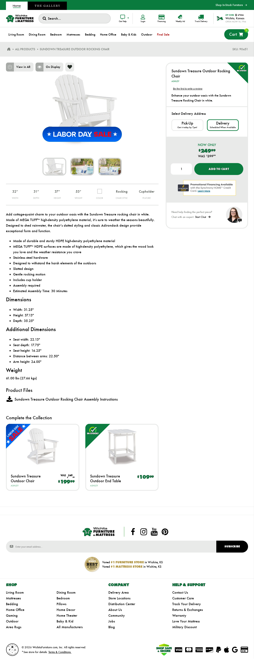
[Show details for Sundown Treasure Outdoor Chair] (43, 446)
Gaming (12, 615)
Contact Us (180, 592)
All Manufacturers (70, 627)
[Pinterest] (165, 532)
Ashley (14, 485)
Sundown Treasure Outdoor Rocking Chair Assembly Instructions (66, 399)
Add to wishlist (69, 67)
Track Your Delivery (186, 604)
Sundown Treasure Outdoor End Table (105, 478)
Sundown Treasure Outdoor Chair (26, 478)
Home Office (15, 610)
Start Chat (200, 217)
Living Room (15, 592)
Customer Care (183, 598)
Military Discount (184, 627)
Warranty (179, 615)
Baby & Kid (65, 621)
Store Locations (119, 598)
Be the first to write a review (187, 88)
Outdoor (12, 621)
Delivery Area (118, 592)
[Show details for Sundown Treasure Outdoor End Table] (122, 446)
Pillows (61, 604)
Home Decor (66, 610)
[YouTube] (154, 532)
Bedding (12, 604)
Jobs (111, 621)
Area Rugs (13, 627)
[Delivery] (223, 125)
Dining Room (66, 592)
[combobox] (74, 18)
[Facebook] (133, 532)
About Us (115, 610)
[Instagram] (144, 532)
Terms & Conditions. (59, 652)
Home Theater (67, 615)
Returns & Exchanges (187, 610)
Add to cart (219, 169)
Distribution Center (121, 604)
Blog (111, 627)
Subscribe (232, 546)
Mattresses (13, 598)
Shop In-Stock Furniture (229, 5)
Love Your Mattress (186, 621)
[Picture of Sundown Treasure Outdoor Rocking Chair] (54, 167)
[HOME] (9, 49)
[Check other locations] (187, 125)
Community (116, 615)
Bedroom (63, 598)
